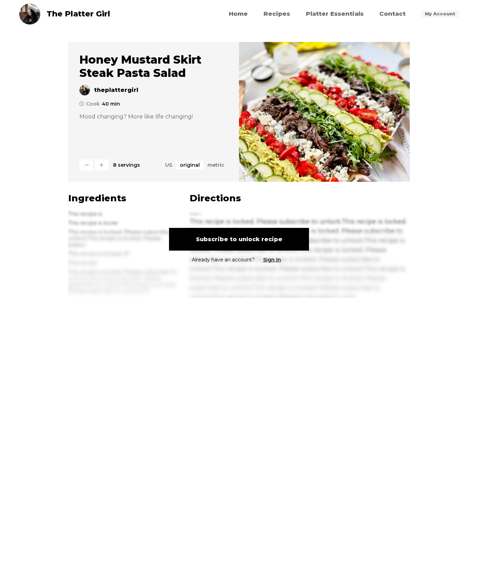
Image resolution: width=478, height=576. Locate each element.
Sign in (272, 260)
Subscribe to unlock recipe (239, 239)
